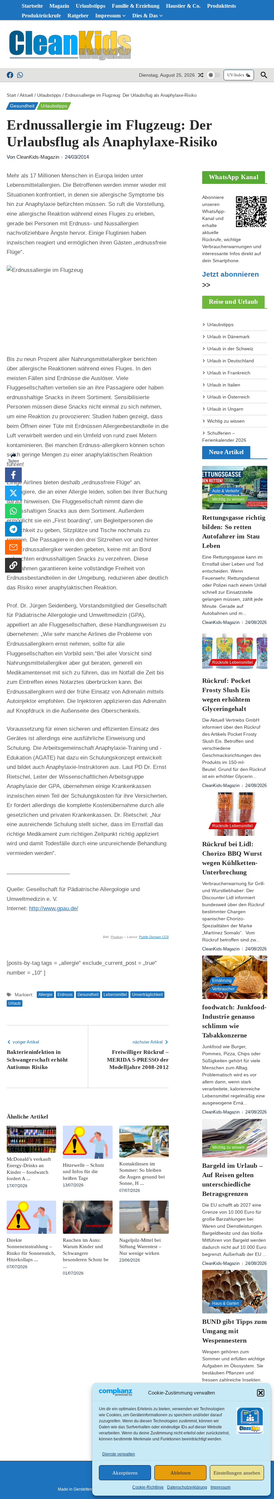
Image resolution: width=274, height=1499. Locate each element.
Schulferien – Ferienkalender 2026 (224, 436)
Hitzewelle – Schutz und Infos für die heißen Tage (83, 1171)
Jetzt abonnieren (230, 274)
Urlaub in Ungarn (225, 409)
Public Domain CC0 (154, 937)
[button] (260, 1392)
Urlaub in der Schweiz (230, 348)
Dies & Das (145, 15)
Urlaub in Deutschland (230, 360)
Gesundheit (22, 106)
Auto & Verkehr (225, 491)
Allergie (45, 994)
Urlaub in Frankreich (228, 372)
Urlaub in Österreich (228, 397)
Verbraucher (223, 989)
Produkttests (221, 6)
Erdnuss (65, 994)
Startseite (32, 6)
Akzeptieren (125, 1473)
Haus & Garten (225, 1303)
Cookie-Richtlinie (148, 1487)
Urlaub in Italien (223, 384)
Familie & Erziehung (135, 6)
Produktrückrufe (41, 15)
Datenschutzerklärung (187, 1487)
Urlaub (14, 1003)
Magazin (59, 6)
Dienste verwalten (118, 1454)
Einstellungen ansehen (237, 1473)
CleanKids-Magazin (37, 157)
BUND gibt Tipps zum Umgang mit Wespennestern (234, 1331)
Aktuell (26, 95)
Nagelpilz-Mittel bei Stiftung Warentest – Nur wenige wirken (140, 1246)
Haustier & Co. (183, 6)
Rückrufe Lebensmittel (232, 662)
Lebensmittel (115, 994)
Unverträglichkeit (147, 994)
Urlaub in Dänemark (228, 336)
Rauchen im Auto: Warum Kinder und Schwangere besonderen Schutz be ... (86, 1253)
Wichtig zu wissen (226, 421)
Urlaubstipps (90, 6)
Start (11, 95)
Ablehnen (180, 1473)
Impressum (221, 1487)
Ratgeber (78, 15)
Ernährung (222, 980)
